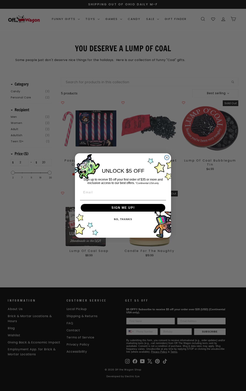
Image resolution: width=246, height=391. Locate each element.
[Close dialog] (167, 157)
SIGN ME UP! (123, 207)
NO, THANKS (123, 219)
